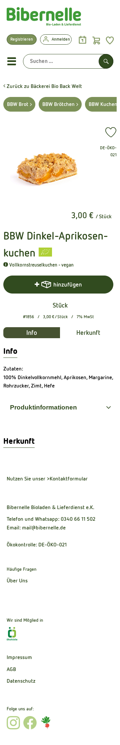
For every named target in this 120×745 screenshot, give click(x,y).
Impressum (19, 657)
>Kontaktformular (67, 478)
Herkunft (88, 332)
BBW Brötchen (58, 104)
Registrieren (21, 39)
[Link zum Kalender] (82, 40)
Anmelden (61, 39)
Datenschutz (21, 681)
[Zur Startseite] (44, 18)
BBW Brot (17, 104)
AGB (11, 669)
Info (31, 332)
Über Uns (17, 580)
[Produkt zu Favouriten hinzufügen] (111, 132)
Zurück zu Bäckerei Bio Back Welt (43, 86)
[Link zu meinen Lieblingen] (110, 40)
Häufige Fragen (21, 569)
